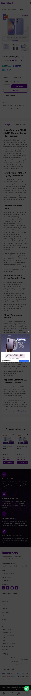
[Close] (29, 332)
